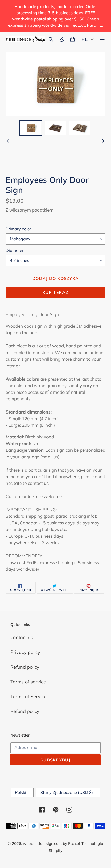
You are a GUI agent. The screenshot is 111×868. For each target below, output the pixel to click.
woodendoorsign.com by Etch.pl (51, 843)
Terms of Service (28, 696)
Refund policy (24, 667)
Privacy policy (25, 652)
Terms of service (28, 682)
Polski (20, 792)
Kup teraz (56, 292)
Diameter (15, 250)
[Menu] (102, 39)
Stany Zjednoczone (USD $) (66, 792)
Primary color (18, 229)
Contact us (21, 637)
